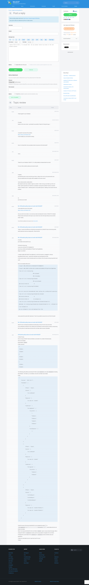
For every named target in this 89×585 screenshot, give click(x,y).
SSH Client (11, 561)
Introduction (32, 6)
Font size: (24, 42)
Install (53, 6)
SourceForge (41, 555)
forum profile (35, 221)
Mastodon (56, 557)
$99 (70, 17)
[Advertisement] (70, 61)
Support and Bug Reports (17, 10)
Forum (75, 6)
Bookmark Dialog (66, 93)
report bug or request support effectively (31, 18)
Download (44, 6)
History (25, 561)
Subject (10, 31)
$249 (73, 17)
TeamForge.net (42, 557)
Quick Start (11, 552)
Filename (10, 80)
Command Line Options (13, 571)
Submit (15, 69)
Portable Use (11, 573)
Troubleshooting (27, 557)
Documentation (65, 6)
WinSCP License (38, 581)
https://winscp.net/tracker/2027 (24, 134)
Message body (11, 37)
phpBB (40, 561)
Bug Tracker (26, 563)
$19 (64, 17)
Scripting (10, 567)
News (22, 6)
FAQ (25, 555)
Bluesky (56, 558)
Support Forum (27, 558)
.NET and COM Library (13, 569)
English (75, 550)
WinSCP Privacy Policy (54, 581)
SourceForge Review (66, 38)
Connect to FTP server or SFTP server (69, 90)
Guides (10, 555)
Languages (11, 565)
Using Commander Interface (68, 77)
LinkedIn (56, 561)
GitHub (40, 552)
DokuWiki (41, 558)
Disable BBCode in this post (21, 64)
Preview (31, 69)
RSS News (56, 563)
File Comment (11, 87)
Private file (27, 94)
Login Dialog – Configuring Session (69, 75)
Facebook (56, 552)
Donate (70, 14)
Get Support (26, 552)
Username (11, 25)
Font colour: (11, 42)
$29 (66, 17)
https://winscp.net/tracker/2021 (24, 210)
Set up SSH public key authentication (69, 95)
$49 (68, 17)
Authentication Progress (67, 84)
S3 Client (10, 563)
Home (13, 6)
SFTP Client (11, 558)
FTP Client (11, 557)
